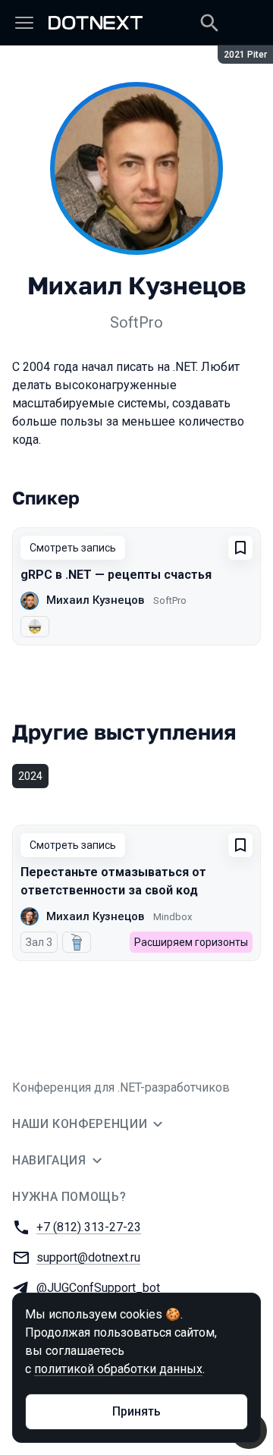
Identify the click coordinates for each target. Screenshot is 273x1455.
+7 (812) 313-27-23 (88, 1227)
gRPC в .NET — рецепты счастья (116, 574)
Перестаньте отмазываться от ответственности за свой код (113, 881)
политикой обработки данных (118, 1369)
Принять (136, 1411)
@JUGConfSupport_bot (98, 1288)
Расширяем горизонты (191, 942)
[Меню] (24, 23)
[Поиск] (209, 23)
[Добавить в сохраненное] (240, 548)
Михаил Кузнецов (95, 600)
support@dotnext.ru (88, 1257)
